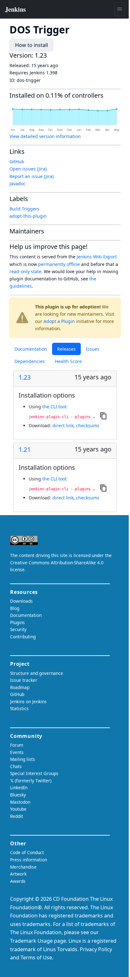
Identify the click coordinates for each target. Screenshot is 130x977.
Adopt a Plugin (59, 321)
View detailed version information (45, 136)
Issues (92, 349)
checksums (87, 425)
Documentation (31, 349)
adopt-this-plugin (28, 216)
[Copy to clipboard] (103, 415)
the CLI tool (54, 407)
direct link (63, 425)
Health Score (68, 361)
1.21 (25, 449)
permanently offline (59, 264)
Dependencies (30, 361)
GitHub (16, 161)
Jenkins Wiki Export (97, 257)
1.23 (25, 377)
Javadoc (17, 184)
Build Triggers (24, 209)
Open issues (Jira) (28, 169)
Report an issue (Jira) (31, 176)
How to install (31, 45)
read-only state (25, 271)
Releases (66, 349)
